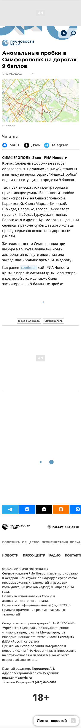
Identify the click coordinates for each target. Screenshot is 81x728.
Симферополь (53, 320)
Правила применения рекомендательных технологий (34, 612)
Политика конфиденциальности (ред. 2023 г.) (36, 605)
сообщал (28, 267)
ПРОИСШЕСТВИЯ (55, 542)
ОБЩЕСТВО (31, 542)
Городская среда (29, 320)
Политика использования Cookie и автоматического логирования (28, 599)
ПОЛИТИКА (11, 542)
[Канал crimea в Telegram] (10, 509)
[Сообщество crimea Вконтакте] (27, 509)
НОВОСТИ (10, 555)
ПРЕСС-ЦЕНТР (34, 555)
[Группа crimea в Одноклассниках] (61, 509)
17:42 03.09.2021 (12, 73)
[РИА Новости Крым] (17, 43)
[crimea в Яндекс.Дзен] (44, 509)
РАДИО (55, 555)
